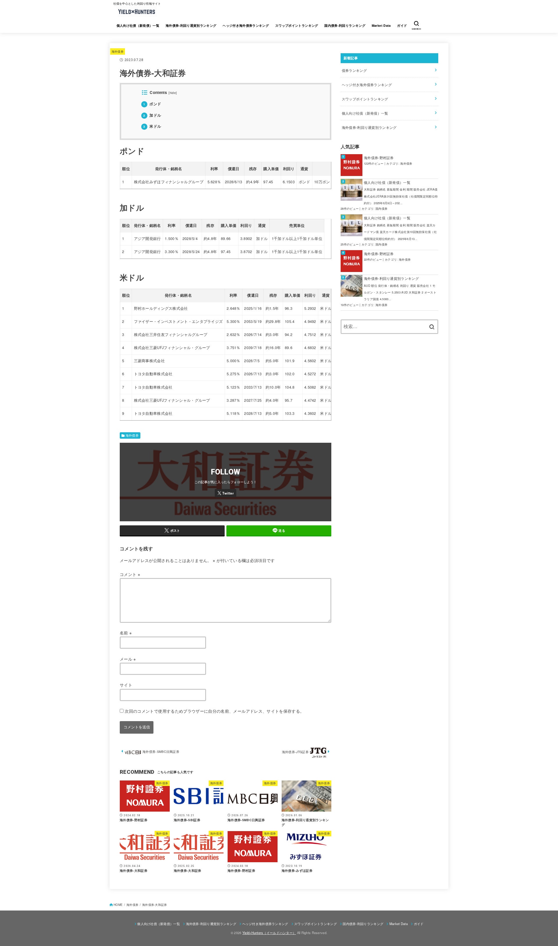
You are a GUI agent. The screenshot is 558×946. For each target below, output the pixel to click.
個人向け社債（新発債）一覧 (138, 25)
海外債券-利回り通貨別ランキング (191, 25)
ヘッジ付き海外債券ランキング (246, 25)
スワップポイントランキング (296, 25)
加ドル (152, 115)
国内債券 (381, 209)
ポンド (152, 103)
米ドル (152, 126)
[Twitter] (225, 493)
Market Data (381, 25)
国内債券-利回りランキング (344, 25)
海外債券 (118, 51)
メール (128, 659)
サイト (126, 685)
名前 (126, 633)
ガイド (402, 25)
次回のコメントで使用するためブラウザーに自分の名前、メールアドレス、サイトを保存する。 (214, 711)
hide (173, 92)
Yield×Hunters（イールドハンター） (269, 932)
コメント (130, 574)
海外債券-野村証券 (379, 157)
